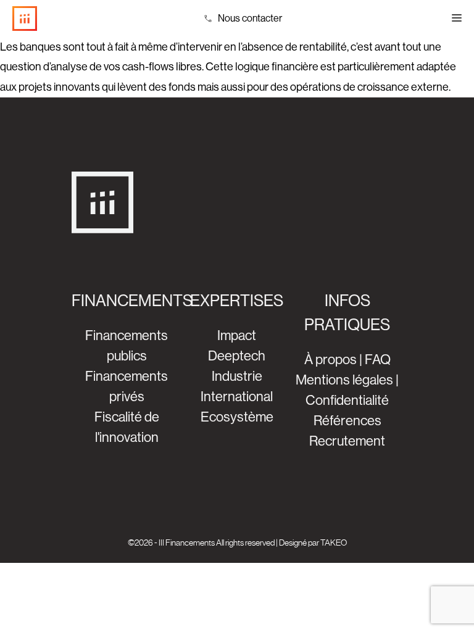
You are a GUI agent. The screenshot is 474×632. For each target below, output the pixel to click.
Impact (236, 335)
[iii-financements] (24, 18)
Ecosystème (237, 417)
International (237, 396)
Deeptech (236, 356)
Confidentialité (347, 400)
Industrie (237, 376)
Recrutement (347, 441)
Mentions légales (344, 380)
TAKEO (333, 542)
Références (347, 420)
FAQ (378, 359)
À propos (330, 359)
